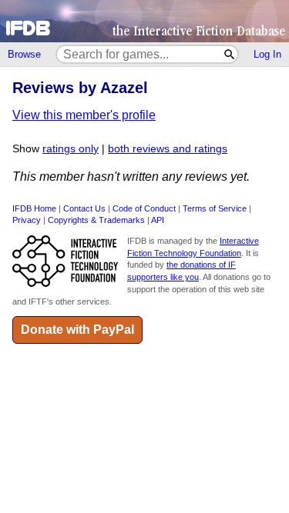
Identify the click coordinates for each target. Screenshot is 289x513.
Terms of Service (215, 208)
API (157, 220)
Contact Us (84, 208)
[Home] (144, 21)
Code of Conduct (144, 208)
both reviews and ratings (167, 149)
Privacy (26, 220)
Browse (24, 54)
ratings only (70, 149)
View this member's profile (84, 115)
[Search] (230, 54)
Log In (267, 54)
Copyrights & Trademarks (96, 220)
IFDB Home (34, 208)
